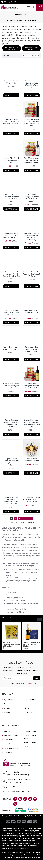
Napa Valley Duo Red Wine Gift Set (11, 82)
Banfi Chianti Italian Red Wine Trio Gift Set (11, 348)
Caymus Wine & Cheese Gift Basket (31, 460)
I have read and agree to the (22, 683)
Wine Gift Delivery (16, 20)
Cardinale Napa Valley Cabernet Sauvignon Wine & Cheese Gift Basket (32, 122)
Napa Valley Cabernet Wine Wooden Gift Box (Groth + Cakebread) (32, 236)
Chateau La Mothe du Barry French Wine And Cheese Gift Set (31, 499)
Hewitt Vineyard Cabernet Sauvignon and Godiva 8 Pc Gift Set (11, 198)
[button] (38, 619)
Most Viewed (7, 618)
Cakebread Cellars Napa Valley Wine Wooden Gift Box (31, 349)
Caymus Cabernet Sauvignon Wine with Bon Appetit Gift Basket (11, 423)
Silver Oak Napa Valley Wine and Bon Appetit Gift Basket (31, 274)
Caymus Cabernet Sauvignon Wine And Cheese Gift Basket (31, 386)
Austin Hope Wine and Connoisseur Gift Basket (31, 313)
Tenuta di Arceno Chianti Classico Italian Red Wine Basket (11, 313)
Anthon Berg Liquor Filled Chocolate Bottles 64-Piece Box (11, 644)
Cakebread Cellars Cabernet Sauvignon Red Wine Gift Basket (11, 121)
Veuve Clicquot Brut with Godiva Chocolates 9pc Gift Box (31, 644)
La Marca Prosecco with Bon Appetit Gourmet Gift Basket (11, 235)
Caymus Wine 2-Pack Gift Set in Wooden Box (11, 160)
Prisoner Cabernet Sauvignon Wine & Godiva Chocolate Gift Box (11, 275)
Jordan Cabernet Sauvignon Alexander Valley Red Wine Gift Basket (31, 198)
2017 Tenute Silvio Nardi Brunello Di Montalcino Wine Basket (31, 84)
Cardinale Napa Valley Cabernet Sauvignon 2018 (11, 386)
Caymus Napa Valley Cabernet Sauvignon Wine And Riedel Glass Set (31, 423)
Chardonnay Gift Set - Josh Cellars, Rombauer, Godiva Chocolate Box (11, 500)
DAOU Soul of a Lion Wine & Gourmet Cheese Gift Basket (31, 160)
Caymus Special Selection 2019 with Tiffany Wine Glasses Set (11, 462)
